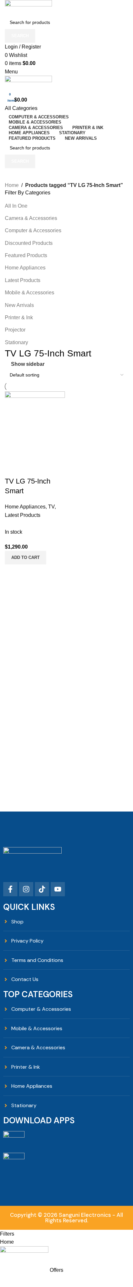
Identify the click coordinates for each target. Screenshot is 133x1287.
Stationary (16, 342)
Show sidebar (28, 364)
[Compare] (13, 468)
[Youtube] (58, 889)
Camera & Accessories (31, 218)
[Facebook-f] (10, 889)
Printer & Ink (19, 317)
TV (51, 506)
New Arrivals (19, 305)
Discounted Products (29, 243)
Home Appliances (25, 267)
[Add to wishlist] (48, 468)
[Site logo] (28, 7)
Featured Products (26, 255)
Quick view (30, 468)
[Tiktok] (42, 889)
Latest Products (22, 280)
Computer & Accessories (33, 230)
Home (12, 185)
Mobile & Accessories (29, 292)
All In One (16, 206)
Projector (15, 330)
